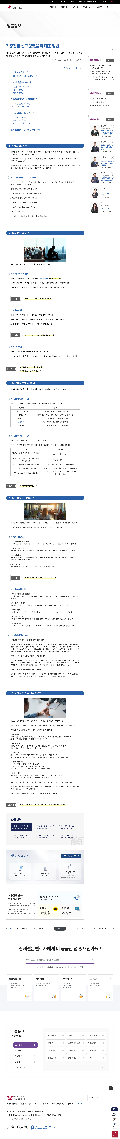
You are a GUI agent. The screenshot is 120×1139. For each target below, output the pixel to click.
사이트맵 (70, 1104)
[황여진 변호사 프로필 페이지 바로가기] (102, 192)
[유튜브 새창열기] (22, 1127)
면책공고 (37, 1104)
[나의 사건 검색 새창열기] (9, 1127)
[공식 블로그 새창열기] (13, 1127)
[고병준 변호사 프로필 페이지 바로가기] (102, 131)
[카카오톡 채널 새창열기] (18, 1127)
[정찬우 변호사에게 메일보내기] (112, 142)
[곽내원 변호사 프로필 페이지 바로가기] (102, 162)
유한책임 (46, 1104)
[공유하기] (112, 49)
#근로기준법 (78, 967)
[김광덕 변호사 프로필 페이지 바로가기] (102, 178)
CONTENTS (74, 68)
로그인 (53, 2)
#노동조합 (68, 967)
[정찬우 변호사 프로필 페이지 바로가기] (102, 147)
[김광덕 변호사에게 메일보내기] (112, 173)
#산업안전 (40, 967)
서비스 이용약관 (12, 1104)
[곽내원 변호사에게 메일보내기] (112, 157)
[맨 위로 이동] (111, 1088)
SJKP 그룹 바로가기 (95, 1098)
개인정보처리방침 (25, 1104)
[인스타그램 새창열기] (26, 1127)
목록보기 (60, 928)
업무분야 (75, 7)
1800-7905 (88, 2)
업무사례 (64, 7)
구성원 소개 (87, 7)
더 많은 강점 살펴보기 (69, 856)
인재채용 (102, 2)
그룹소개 (53, 7)
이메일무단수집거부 (58, 1104)
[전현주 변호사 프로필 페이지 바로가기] (102, 207)
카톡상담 (114, 1121)
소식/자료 (98, 7)
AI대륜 (111, 2)
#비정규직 (59, 967)
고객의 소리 (72, 2)
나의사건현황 (62, 2)
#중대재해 (50, 967)
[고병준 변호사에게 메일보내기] (112, 126)
